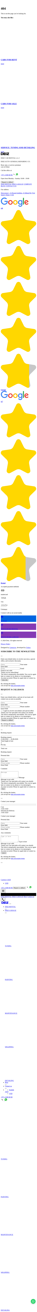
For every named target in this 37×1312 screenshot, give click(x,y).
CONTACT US (11, 186)
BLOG (3, 186)
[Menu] (3, 891)
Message (21, 777)
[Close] (1, 729)
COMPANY (28, 184)
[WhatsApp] (33, 1301)
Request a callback (7, 182)
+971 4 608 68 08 (7, 175)
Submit (4, 853)
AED (6, 1092)
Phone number (25, 706)
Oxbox (28, 647)
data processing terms (18, 685)
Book (3, 789)
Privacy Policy (5, 644)
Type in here (23, 842)
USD (6, 883)
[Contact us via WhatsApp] (15, 175)
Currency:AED (6, 880)
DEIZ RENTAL (6, 184)
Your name (23, 664)
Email (22, 668)
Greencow (12, 647)
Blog (25, 897)
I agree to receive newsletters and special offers (18, 711)
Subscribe (5, 680)
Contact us (30, 897)
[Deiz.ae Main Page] (5, 154)
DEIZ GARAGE (17, 184)
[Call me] (3, 900)
